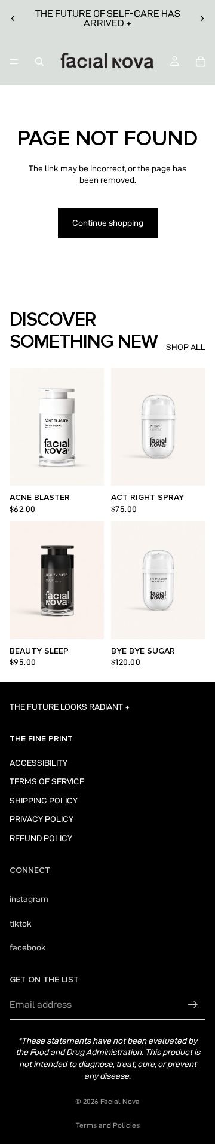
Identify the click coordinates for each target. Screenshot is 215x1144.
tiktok (21, 923)
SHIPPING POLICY (44, 800)
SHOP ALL (185, 347)
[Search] (39, 61)
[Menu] (13, 61)
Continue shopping (107, 223)
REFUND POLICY (41, 838)
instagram (29, 899)
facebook (28, 947)
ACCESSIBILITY (38, 762)
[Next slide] (202, 18)
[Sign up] (192, 1004)
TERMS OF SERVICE (47, 781)
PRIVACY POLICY (41, 819)
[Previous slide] (13, 18)
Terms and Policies (108, 1125)
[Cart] (201, 61)
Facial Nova (120, 1101)
